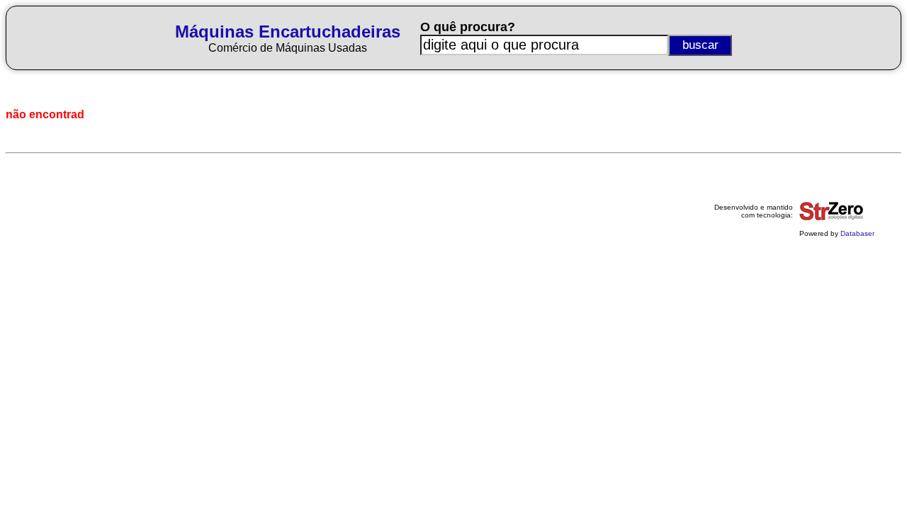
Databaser (857, 233)
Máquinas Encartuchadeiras (287, 31)
